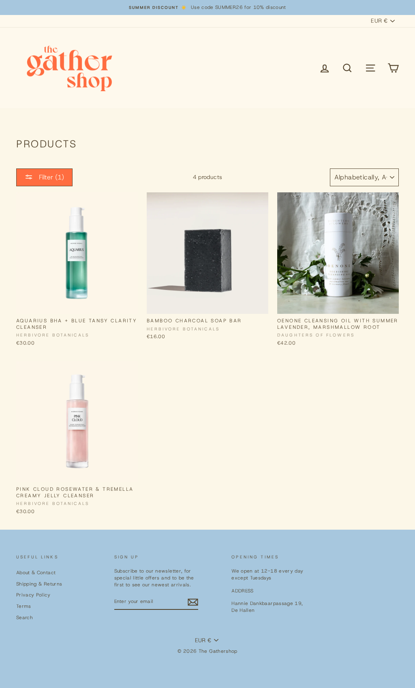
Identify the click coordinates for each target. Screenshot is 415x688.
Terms (23, 606)
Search (24, 617)
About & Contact (36, 572)
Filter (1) (50, 177)
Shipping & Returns (39, 584)
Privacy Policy (33, 595)
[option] (207, 7)
